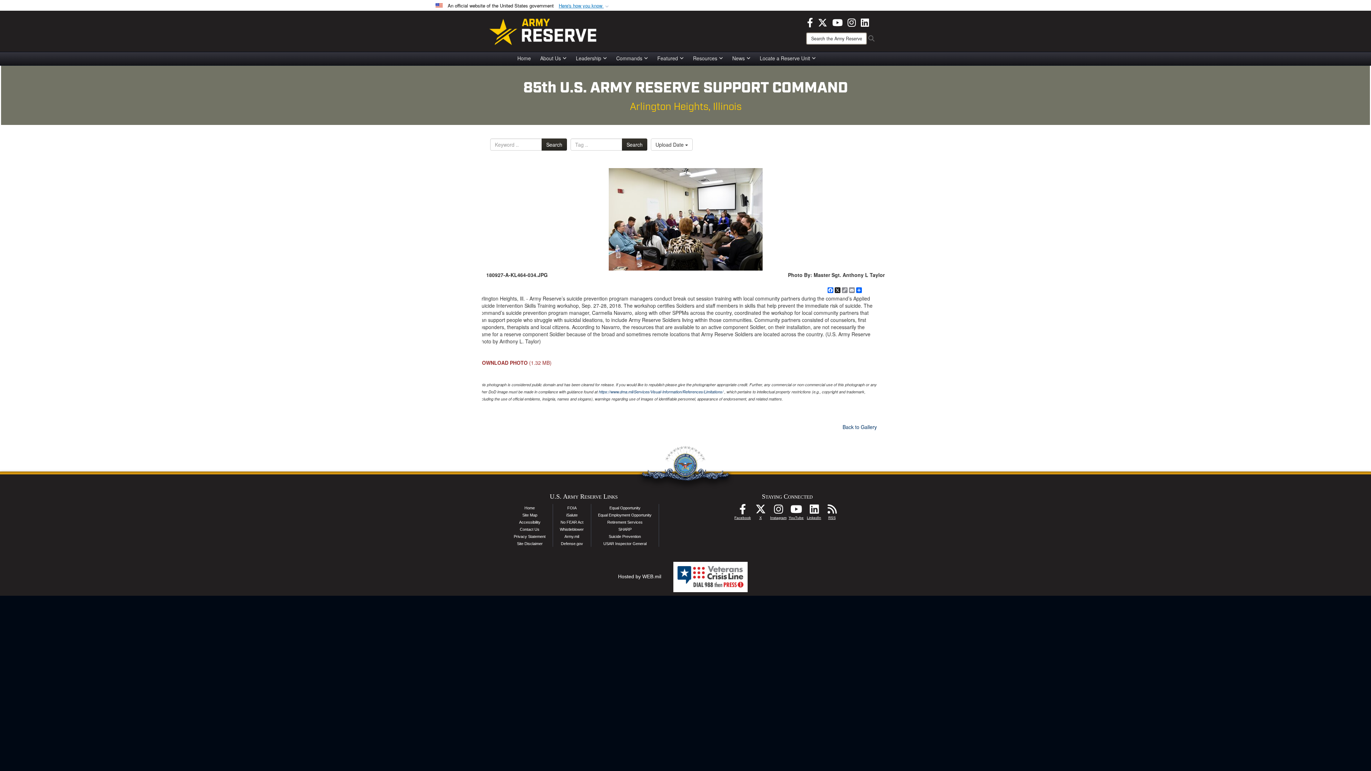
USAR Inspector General (625, 543)
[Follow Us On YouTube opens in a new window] (796, 511)
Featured (667, 58)
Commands (629, 58)
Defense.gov (572, 543)
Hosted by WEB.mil (639, 576)
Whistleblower (572, 529)
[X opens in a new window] (822, 21)
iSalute (572, 515)
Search (554, 144)
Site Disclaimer (530, 543)
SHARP (625, 529)
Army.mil (571, 536)
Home (524, 58)
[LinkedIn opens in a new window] (865, 21)
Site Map (529, 515)
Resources (705, 58)
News (738, 58)
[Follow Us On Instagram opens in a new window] (778, 511)
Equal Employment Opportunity (625, 515)
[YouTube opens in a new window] (837, 21)
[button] (584, 6)
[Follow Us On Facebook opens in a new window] (743, 511)
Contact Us (529, 529)
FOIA (572, 508)
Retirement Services (625, 522)
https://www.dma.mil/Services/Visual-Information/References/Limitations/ (661, 391)
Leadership (588, 58)
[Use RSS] (832, 511)
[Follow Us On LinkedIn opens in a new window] (814, 511)
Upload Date (670, 144)
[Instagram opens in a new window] (852, 21)
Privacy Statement (530, 536)
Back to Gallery (860, 426)
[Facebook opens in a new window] (810, 21)
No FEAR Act (572, 522)
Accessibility (530, 522)
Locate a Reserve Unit (785, 58)
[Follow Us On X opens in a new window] (760, 511)
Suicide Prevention (625, 536)
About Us (550, 58)
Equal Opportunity (625, 508)
